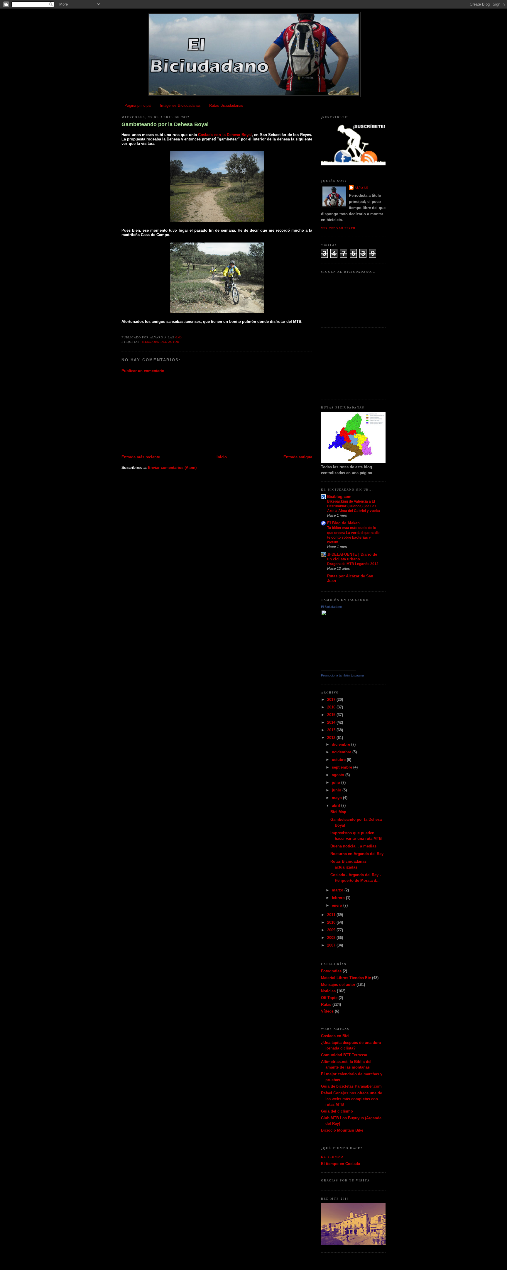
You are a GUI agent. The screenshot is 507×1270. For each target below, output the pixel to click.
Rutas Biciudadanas (226, 105)
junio (337, 790)
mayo (337, 798)
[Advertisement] (165, 413)
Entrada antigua (297, 457)
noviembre (342, 752)
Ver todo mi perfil (338, 228)
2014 (332, 722)
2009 (332, 930)
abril (336, 805)
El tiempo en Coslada (340, 1164)
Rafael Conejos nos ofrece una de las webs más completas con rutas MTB (351, 1099)
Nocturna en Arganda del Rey (356, 854)
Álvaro (362, 187)
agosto (338, 775)
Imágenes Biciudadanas (180, 105)
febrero (339, 898)
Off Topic (329, 998)
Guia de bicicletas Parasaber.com (351, 1086)
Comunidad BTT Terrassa (344, 1055)
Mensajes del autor (160, 342)
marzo (338, 890)
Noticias (328, 991)
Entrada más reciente (140, 457)
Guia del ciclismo (337, 1111)
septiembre (342, 767)
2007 (332, 945)
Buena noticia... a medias (353, 846)
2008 (332, 937)
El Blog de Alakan (343, 523)
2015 (332, 715)
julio (336, 782)
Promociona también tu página (342, 675)
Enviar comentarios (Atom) (172, 467)
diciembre (341, 744)
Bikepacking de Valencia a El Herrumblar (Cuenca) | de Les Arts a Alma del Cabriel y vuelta (353, 506)
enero (337, 905)
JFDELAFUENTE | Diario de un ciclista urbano (352, 556)
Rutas (326, 1004)
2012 (332, 737)
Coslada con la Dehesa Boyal (224, 135)
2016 (332, 707)
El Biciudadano (331, 606)
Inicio (222, 457)
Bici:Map (338, 812)
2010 (332, 922)
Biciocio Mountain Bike (342, 1130)
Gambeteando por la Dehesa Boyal (165, 124)
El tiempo (332, 1156)
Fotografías (331, 971)
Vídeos (327, 1011)
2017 (332, 699)
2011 (332, 915)
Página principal (137, 105)
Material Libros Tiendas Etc (346, 978)
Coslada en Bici (335, 1036)
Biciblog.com (339, 496)
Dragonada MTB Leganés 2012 (352, 564)
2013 (332, 730)
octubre (339, 759)
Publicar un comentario (142, 371)
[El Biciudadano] (338, 669)
